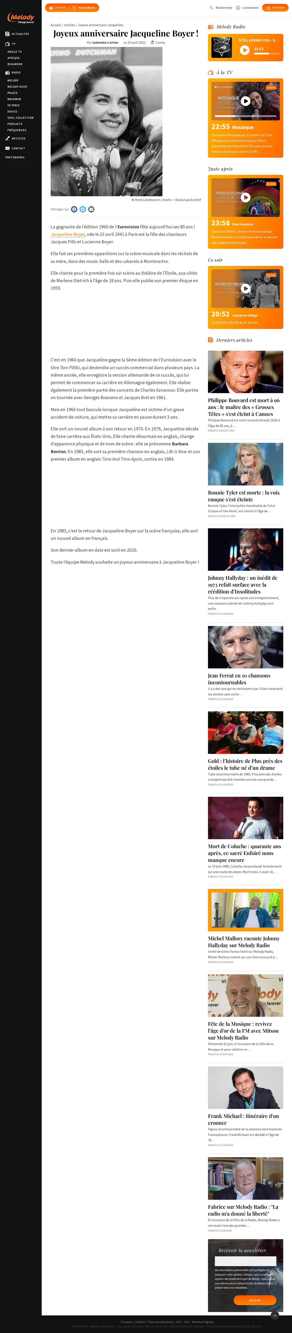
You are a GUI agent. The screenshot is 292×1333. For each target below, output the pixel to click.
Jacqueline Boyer (68, 234)
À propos (127, 1322)
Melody (13, 80)
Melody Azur (17, 86)
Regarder (14, 64)
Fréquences (16, 130)
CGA (186, 1322)
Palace (12, 93)
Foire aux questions (160, 1322)
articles (69, 25)
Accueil (56, 25)
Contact (18, 148)
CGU (178, 1322)
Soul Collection (20, 118)
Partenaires (15, 157)
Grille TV (14, 52)
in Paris (13, 105)
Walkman (14, 99)
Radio (16, 72)
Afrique (13, 58)
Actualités (20, 34)
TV (13, 44)
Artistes (18, 138)
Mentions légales (203, 1322)
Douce (12, 111)
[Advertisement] (126, 322)
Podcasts (14, 124)
